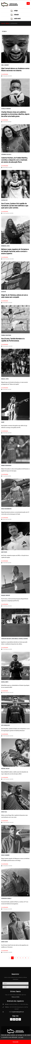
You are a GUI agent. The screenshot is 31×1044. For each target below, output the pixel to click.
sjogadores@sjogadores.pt (18, 1011)
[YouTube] (17, 1019)
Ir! (26, 987)
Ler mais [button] (20, 1037)
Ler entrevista (4, 74)
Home (2, 23)
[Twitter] (14, 1019)
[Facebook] (11, 1019)
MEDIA (7, 23)
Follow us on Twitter (15, 997)
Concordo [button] (15, 1042)
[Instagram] (19, 1019)
